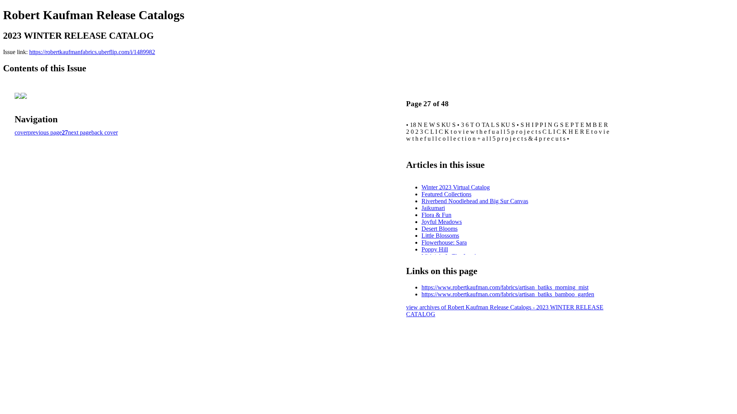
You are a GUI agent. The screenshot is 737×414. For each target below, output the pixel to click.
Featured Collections (446, 194)
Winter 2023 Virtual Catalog (455, 187)
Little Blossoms (440, 235)
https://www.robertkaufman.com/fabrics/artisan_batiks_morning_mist (504, 287)
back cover (104, 132)
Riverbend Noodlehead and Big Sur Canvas (474, 201)
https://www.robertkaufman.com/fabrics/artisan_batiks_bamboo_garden (507, 294)
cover (21, 132)
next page (79, 132)
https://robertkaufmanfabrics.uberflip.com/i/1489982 (92, 52)
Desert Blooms (439, 228)
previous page (45, 132)
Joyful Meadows (441, 222)
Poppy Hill (434, 249)
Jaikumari (433, 208)
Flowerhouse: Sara (444, 242)
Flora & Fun (436, 215)
